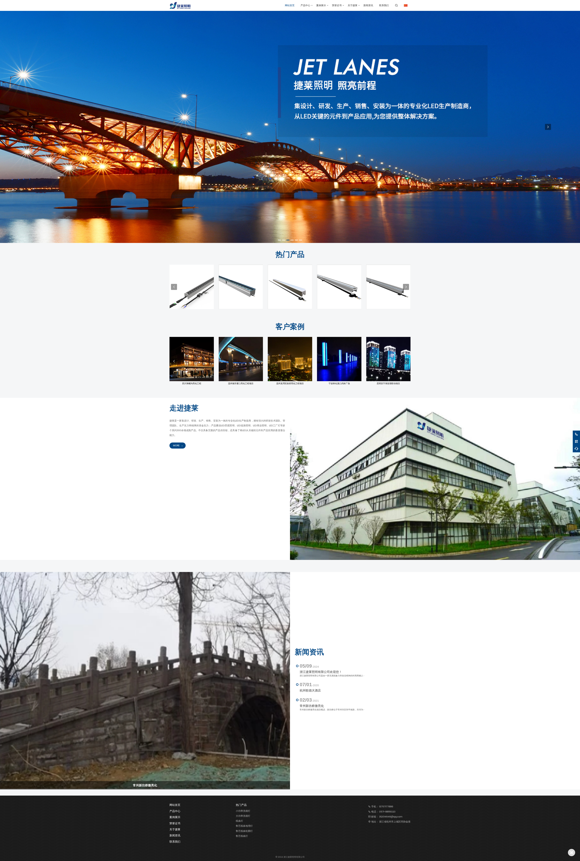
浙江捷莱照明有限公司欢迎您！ (321, 672)
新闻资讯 (174, 835)
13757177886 (386, 806)
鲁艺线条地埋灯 (244, 826)
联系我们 (174, 841)
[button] (32, 127)
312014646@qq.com (390, 816)
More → (191, 289)
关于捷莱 (174, 829)
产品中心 (174, 811)
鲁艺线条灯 (242, 836)
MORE (176, 445)
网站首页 (174, 805)
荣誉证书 (174, 823)
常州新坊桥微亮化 (312, 706)
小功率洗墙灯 (243, 811)
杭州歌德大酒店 (310, 690)
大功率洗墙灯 (243, 816)
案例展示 (174, 817)
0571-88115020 (387, 811)
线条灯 (239, 821)
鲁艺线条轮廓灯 (244, 831)
